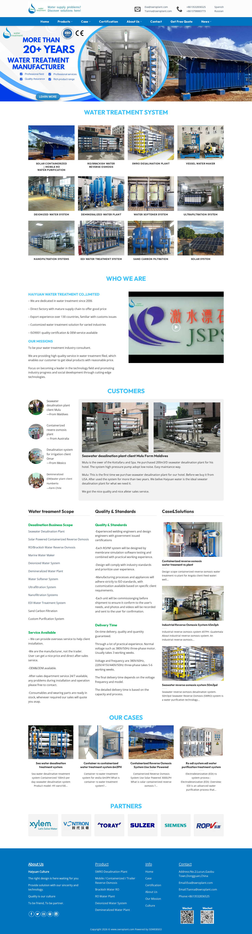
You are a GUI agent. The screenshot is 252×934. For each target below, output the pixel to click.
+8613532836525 (196, 7)
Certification (108, 21)
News (205, 21)
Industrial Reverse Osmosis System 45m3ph (190, 624)
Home (44, 21)
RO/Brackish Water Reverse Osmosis (51, 547)
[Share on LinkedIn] (56, 914)
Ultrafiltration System (42, 587)
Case (84, 21)
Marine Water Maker (41, 555)
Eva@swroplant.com (156, 7)
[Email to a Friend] (44, 914)
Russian (219, 11)
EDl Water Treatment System (47, 603)
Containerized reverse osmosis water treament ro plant (182, 563)
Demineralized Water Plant (45, 571)
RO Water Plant (105, 896)
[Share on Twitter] (37, 914)
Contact (156, 21)
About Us (133, 21)
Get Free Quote (182, 21)
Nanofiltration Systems (43, 595)
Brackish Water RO (107, 889)
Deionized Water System (44, 563)
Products (64, 21)
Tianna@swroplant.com (158, 11)
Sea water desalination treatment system (51, 765)
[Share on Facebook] (31, 914)
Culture (150, 905)
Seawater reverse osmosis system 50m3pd (190, 685)
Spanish (219, 7)
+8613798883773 (196, 11)
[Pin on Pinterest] (50, 914)
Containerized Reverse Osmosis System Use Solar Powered (151, 765)
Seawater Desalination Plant (46, 531)
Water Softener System (43, 579)
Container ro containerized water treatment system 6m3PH (101, 765)
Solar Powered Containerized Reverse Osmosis (58, 539)
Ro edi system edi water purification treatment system (201, 765)
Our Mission (153, 899)
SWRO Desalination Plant (111, 872)
